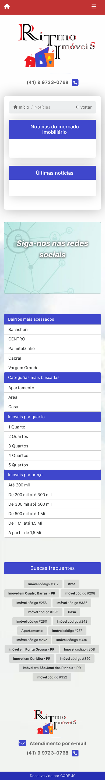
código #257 (67, 631)
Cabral (14, 358)
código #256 (31, 603)
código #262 (31, 640)
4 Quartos (18, 455)
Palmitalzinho (21, 348)
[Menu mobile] (7, 7)
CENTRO (16, 339)
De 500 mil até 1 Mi (26, 513)
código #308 (79, 649)
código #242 (72, 621)
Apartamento (21, 387)
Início (23, 107)
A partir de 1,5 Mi (24, 532)
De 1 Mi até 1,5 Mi (25, 523)
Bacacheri (18, 329)
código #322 (52, 677)
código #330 (71, 640)
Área (13, 397)
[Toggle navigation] (94, 7)
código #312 (43, 584)
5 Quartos (18, 464)
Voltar (85, 107)
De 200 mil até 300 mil (30, 494)
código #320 (75, 658)
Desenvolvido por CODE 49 (52, 776)
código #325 (43, 612)
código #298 (80, 593)
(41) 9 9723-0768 (48, 82)
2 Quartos (18, 436)
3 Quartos (18, 445)
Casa (13, 406)
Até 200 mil (19, 484)
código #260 (31, 621)
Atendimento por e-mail (57, 743)
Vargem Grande (23, 367)
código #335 (72, 603)
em (31, 593)
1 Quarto (16, 427)
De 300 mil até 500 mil (30, 504)
